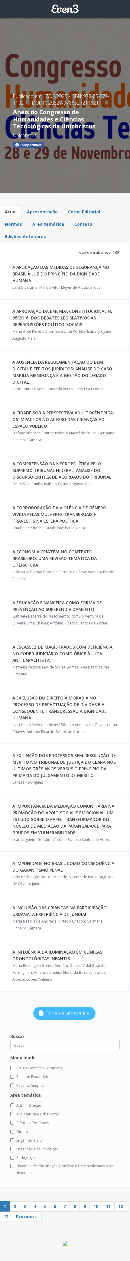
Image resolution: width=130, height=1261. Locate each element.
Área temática (48, 224)
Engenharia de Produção (37, 1149)
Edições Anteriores (25, 236)
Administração (28, 1105)
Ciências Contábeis (32, 1122)
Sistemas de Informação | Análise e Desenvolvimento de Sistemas (64, 1169)
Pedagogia (25, 1157)
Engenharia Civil (29, 1140)
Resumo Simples (30, 1085)
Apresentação (42, 212)
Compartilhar (30, 145)
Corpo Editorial (84, 212)
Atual (11, 212)
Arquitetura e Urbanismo (37, 1114)
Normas (13, 224)
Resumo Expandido (33, 1076)
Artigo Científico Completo (39, 1068)
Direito (22, 1131)
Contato (83, 224)
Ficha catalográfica (66, 1013)
